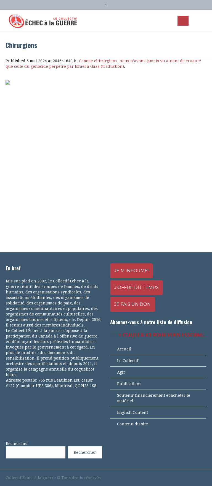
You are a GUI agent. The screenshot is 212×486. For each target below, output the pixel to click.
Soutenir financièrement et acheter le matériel (153, 398)
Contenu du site (132, 424)
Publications (129, 384)
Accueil (124, 349)
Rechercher (17, 443)
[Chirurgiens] (106, 160)
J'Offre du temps (136, 287)
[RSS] (194, 477)
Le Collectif (127, 360)
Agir (121, 372)
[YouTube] (185, 477)
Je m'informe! (131, 270)
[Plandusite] (203, 477)
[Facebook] (175, 477)
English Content (132, 412)
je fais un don (132, 304)
